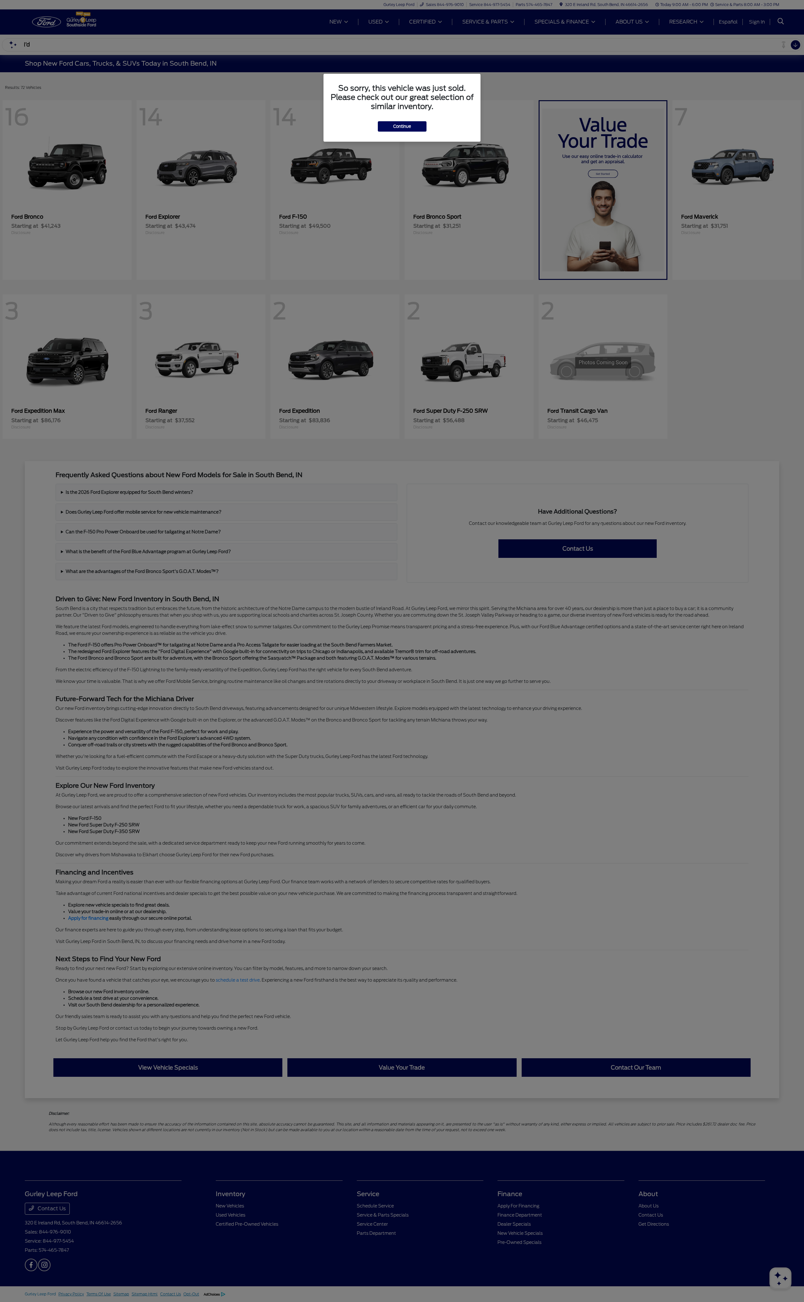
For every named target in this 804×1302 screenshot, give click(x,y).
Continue (402, 126)
